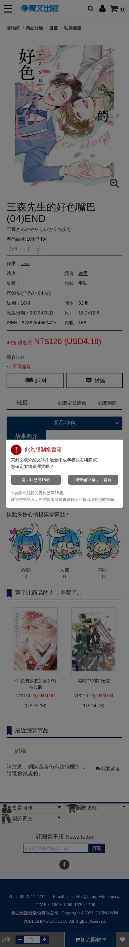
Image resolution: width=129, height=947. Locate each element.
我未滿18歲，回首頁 (93, 479)
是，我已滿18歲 (36, 479)
